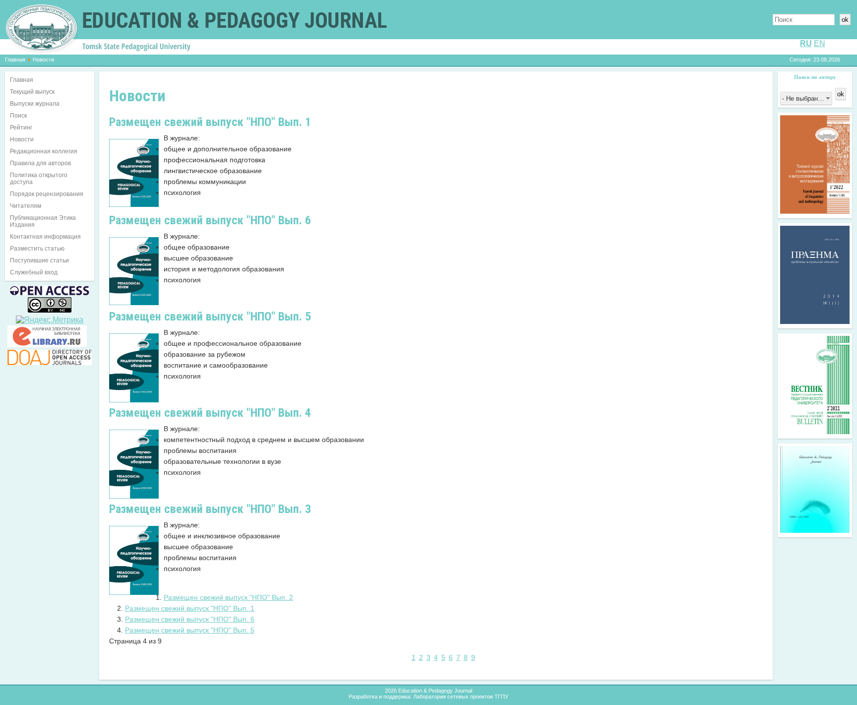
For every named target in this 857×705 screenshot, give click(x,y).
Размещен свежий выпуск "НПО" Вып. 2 (228, 597)
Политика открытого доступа (38, 179)
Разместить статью (37, 248)
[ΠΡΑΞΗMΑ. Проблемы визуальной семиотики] (815, 321)
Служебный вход (34, 272)
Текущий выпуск (32, 91)
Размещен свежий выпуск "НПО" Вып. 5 (189, 630)
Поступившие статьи (39, 260)
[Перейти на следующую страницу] (482, 657)
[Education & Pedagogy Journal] (815, 530)
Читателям (25, 205)
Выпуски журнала (35, 103)
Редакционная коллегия (43, 151)
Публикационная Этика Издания (43, 221)
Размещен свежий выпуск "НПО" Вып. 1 (189, 608)
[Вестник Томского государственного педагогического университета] (815, 431)
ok (845, 19)
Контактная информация (45, 236)
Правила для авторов (40, 163)
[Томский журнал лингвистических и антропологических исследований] (815, 211)
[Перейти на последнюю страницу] (492, 657)
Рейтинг (21, 127)
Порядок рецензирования (46, 194)
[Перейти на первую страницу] (394, 657)
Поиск (18, 115)
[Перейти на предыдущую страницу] (404, 657)
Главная (15, 60)
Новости (22, 139)
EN (819, 43)
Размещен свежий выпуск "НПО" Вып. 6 (189, 619)
